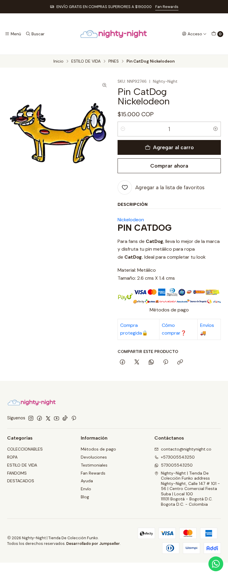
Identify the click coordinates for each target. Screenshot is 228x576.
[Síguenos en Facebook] (39, 418)
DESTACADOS (20, 480)
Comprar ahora (169, 166)
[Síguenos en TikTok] (65, 418)
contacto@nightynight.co (186, 449)
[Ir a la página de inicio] (114, 33)
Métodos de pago (98, 449)
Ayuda (87, 480)
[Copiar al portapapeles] (180, 362)
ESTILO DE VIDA (86, 61)
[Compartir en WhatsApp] (151, 362)
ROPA (12, 457)
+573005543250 (178, 457)
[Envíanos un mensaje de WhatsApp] (215, 563)
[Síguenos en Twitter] (48, 418)
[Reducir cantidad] (123, 129)
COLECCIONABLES (25, 449)
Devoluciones (94, 457)
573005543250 (177, 465)
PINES (113, 61)
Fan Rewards (166, 6)
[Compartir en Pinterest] (166, 362)
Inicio (58, 61)
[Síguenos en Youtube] (56, 418)
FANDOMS (17, 473)
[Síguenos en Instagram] (31, 418)
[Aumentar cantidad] (215, 129)
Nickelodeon (131, 220)
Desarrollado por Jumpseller (93, 543)
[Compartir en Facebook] (122, 362)
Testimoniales (94, 465)
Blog (85, 496)
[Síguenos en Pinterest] (74, 418)
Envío (86, 488)
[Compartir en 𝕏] (137, 362)
